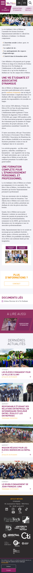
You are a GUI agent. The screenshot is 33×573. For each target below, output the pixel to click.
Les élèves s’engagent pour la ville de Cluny (16, 373)
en (19, 3)
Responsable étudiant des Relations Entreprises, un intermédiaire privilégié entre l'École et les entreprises (15, 411)
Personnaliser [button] (4, 562)
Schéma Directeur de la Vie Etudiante (16, 301)
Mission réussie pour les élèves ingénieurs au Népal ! (16, 450)
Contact (16, 283)
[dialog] (16, 565)
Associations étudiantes (17, 9)
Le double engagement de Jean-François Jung (15, 485)
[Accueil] (11, 3)
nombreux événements (13, 92)
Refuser (9, 566)
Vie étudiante (5, 9)
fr (24, 3)
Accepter (8, 570)
